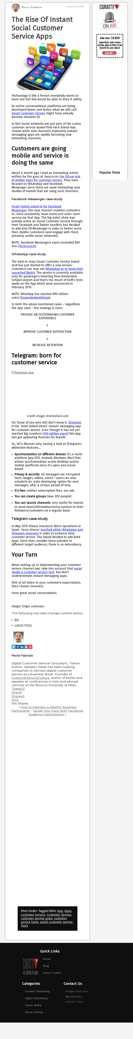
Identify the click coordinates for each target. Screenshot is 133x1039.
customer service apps (36, 918)
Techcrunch (27, 246)
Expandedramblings (35, 298)
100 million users (55, 433)
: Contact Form (73, 1001)
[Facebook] (18, 649)
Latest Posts (23, 625)
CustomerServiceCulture (30, 678)
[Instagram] (26, 649)
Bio (17, 620)
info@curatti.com (76, 991)
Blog (46, 965)
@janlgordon (74, 996)
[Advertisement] (109, 114)
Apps (67, 911)
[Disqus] (47, 763)
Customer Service (33, 915)
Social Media (33, 1005)
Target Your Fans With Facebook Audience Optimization (56, 712)
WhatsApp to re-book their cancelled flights (47, 270)
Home (47, 959)
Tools (24, 926)
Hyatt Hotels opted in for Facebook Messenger (36, 208)
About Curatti (52, 972)
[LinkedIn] (22, 649)
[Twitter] (14, 649)
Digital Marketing (36, 998)
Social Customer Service (28, 113)
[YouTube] (30, 649)
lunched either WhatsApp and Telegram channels (47, 531)
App (60, 911)
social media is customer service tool (47, 570)
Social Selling (34, 1012)
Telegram (74, 422)
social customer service (56, 922)
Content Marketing (37, 991)
